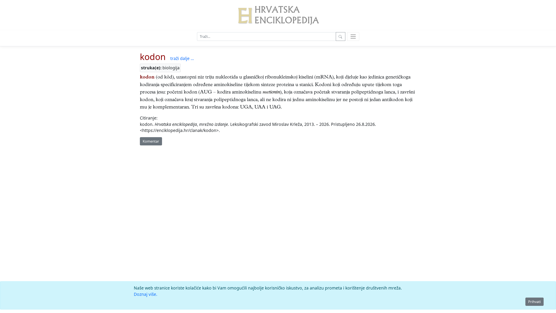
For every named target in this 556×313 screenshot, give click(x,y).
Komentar (151, 141)
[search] (353, 36)
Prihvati (534, 301)
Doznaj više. (145, 294)
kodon (153, 57)
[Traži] (340, 36)
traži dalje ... (182, 58)
